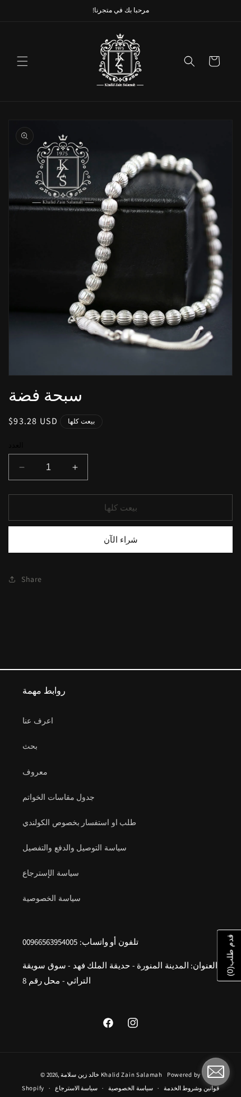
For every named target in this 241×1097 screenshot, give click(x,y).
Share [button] (31, 579)
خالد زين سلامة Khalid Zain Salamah (113, 1074)
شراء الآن (121, 539)
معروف (35, 772)
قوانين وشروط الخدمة (191, 1088)
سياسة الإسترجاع (50, 873)
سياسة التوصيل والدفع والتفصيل (74, 848)
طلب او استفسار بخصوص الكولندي (79, 822)
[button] (22, 61)
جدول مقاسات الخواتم (58, 797)
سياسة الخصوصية (51, 898)
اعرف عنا (37, 721)
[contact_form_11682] (216, 1072)
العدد (16, 445)
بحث (30, 746)
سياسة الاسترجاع (76, 1088)
